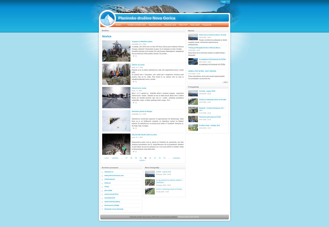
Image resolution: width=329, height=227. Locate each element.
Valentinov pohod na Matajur (142, 111)
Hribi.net (107, 183)
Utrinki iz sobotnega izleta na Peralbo (212, 100)
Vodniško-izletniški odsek (136, 25)
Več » (225, 82)
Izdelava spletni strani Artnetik (188, 217)
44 (160, 158)
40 (141, 158)
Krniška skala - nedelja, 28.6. (209, 125)
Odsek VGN (183, 25)
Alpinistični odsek (155, 25)
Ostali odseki (195, 25)
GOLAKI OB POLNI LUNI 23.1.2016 (144, 135)
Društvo (119, 25)
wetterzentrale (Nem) (112, 202)
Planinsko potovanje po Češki (210, 117)
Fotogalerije (206, 25)
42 (150, 158)
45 (164, 158)
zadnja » (142, 160)
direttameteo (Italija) (111, 205)
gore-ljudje (108, 190)
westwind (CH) (109, 198)
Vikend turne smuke (139, 88)
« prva (106, 158)
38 (131, 158)
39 (136, 158)
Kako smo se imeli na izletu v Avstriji (212, 35)
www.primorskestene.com (114, 175)
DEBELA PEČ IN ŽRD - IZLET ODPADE (202, 71)
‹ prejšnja (115, 158)
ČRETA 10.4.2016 (138, 65)
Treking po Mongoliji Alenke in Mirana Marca (204, 48)
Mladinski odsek (170, 25)
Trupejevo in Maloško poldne (142, 41)
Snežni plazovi (109, 179)
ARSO (106, 187)
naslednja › (177, 158)
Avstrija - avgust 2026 (207, 91)
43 (155, 158)
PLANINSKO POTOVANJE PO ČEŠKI (212, 59)
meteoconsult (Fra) (111, 194)
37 (126, 158)
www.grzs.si (108, 172)
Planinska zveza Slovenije (113, 209)
